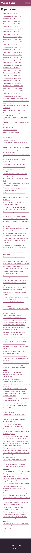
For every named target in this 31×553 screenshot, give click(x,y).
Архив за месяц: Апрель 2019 (12, 70)
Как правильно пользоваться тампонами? (16, 221)
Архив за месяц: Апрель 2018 (12, 47)
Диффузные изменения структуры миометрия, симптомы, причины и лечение (14, 169)
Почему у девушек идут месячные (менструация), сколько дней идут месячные (14, 467)
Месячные (6, 531)
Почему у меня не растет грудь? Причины (16, 471)
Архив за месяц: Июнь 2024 (12, 96)
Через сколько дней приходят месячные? (16, 147)
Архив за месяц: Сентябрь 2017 (13, 29)
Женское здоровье (9, 140)
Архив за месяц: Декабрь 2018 (12, 60)
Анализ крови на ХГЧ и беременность (15, 110)
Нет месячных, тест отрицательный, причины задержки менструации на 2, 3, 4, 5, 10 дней (16, 405)
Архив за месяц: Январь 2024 (12, 88)
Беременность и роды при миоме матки (16, 122)
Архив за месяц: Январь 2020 (12, 80)
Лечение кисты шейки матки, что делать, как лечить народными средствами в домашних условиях (16, 311)
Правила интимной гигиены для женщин (16, 483)
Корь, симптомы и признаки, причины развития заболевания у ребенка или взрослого (15, 283)
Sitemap (15, 548)
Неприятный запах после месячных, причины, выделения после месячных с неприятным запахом (15, 393)
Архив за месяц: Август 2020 (12, 83)
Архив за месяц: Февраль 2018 (12, 42)
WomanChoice (8, 3)
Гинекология (7, 528)
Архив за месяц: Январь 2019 (12, 62)
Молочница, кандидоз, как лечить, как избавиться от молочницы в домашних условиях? (15, 358)
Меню (27, 3)
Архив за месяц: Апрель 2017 (12, 16)
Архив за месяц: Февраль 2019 (12, 65)
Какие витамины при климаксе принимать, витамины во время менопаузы (13, 252)
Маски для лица (8, 137)
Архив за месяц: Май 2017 (11, 18)
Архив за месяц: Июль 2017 (11, 24)
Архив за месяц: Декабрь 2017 (12, 37)
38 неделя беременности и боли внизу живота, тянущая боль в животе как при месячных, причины (16, 101)
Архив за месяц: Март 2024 (12, 93)
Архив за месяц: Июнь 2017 (11, 21)
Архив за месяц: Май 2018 (11, 49)
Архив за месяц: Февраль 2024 (13, 91)
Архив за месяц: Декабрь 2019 (12, 78)
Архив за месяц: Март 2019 (11, 67)
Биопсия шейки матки (10, 130)
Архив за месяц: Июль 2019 (11, 75)
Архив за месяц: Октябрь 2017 (12, 31)
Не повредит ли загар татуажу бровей (15, 389)
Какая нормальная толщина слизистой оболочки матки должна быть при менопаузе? (15, 240)
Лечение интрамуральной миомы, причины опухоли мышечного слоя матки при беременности (16, 304)
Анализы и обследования (11, 132)
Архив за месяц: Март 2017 (11, 13)
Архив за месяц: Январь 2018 (12, 39)
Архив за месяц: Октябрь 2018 (12, 55)
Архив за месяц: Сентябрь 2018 (13, 52)
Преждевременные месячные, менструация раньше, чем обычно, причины (14, 488)
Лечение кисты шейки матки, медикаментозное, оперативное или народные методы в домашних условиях (16, 318)
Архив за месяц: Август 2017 (12, 26)
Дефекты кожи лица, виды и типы (14, 164)
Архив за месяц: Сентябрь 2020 (13, 86)
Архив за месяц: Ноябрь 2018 (12, 57)
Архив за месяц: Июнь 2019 (11, 73)
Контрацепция (7, 135)
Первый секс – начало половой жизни (15, 429)
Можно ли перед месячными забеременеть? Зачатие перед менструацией (12, 374)
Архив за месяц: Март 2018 (11, 44)
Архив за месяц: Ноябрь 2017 (12, 34)
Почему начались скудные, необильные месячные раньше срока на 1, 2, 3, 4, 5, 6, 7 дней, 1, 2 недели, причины (16, 443)
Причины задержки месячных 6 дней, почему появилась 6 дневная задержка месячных (15, 519)
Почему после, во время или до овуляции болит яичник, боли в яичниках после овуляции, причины (16, 455)
